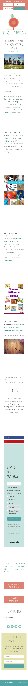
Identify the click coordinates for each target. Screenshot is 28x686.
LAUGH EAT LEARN (14, 683)
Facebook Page (13, 102)
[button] (14, 500)
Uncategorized (14, 551)
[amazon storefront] (14, 602)
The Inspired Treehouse (14, 24)
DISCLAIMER (7, 683)
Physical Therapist (12, 498)
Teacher (12, 503)
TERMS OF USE (14, 683)
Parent (11, 507)
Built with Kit (14, 542)
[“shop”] (14, 589)
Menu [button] (15, 12)
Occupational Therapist (13, 512)
